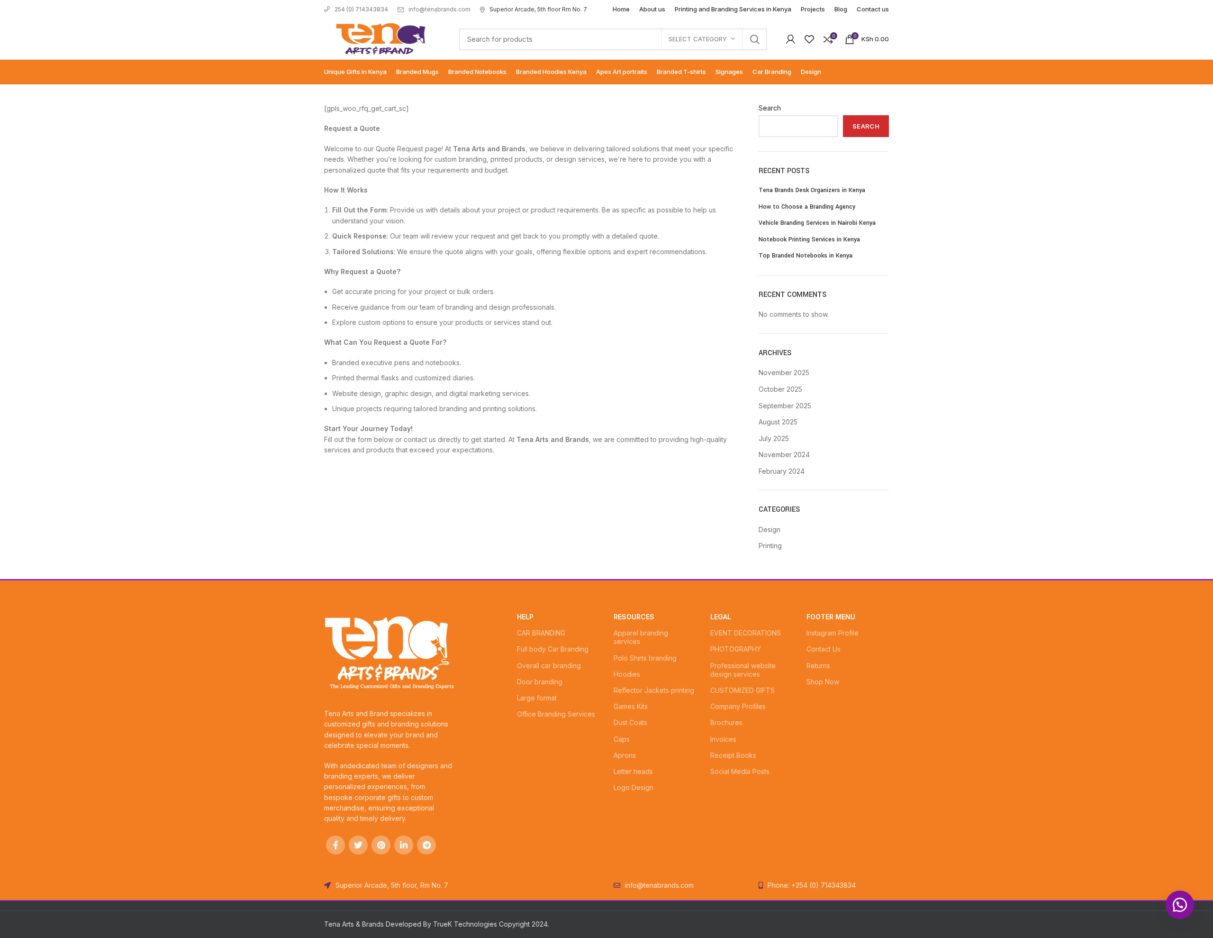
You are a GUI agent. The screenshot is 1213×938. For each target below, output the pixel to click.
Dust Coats (630, 722)
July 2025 (774, 438)
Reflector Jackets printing (654, 690)
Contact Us (823, 649)
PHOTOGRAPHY (735, 649)
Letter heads (633, 771)
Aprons (625, 755)
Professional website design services (743, 670)
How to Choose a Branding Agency (807, 206)
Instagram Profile (832, 633)
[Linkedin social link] (403, 845)
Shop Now (822, 682)
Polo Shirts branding (645, 658)
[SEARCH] (754, 39)
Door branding (539, 682)
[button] (1180, 905)
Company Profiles (738, 706)
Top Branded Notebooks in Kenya (805, 255)
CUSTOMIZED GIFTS (742, 690)
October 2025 (780, 389)
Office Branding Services (556, 714)
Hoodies (627, 674)
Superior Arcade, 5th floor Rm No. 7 (538, 9)
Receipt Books (733, 755)
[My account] (790, 39)
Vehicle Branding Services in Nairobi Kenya (817, 223)
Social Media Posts (739, 771)
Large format (537, 698)
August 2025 (778, 422)
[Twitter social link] (358, 845)
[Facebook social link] (335, 845)
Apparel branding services (641, 637)
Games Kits (631, 706)
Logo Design (633, 787)
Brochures (726, 722)
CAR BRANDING (541, 633)
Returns (818, 666)
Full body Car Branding (552, 649)
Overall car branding (549, 666)
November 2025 (784, 372)
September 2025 (785, 406)
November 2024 (784, 455)
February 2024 (782, 471)
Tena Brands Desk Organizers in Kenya (812, 190)
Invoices (723, 739)
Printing (770, 546)
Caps (622, 739)
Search (770, 108)
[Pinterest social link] (380, 845)
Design (769, 529)
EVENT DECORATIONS (745, 633)
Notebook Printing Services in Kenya (809, 239)
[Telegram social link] (426, 845)
